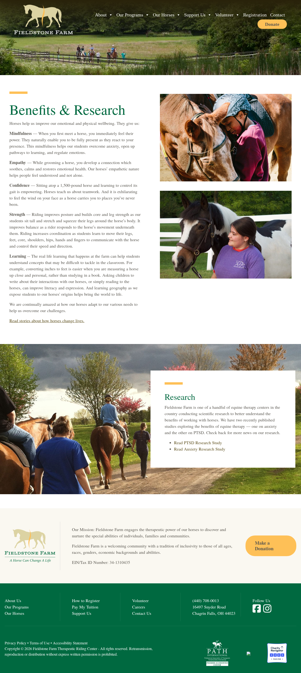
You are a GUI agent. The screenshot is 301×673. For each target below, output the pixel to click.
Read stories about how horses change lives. (46, 320)
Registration (255, 14)
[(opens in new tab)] (217, 652)
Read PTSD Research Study (198, 442)
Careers (138, 607)
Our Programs (129, 14)
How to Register (86, 600)
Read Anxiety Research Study (199, 449)
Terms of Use (40, 642)
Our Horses (163, 14)
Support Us (195, 14)
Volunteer (224, 14)
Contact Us (141, 613)
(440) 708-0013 (205, 600)
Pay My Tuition (85, 607)
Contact (277, 14)
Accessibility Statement (70, 642)
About (101, 14)
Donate (272, 24)
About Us (13, 600)
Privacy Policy (15, 642)
